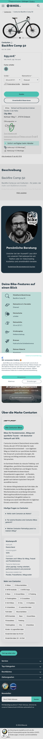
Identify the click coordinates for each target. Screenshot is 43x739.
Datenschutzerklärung (33, 356)
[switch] (5, 736)
